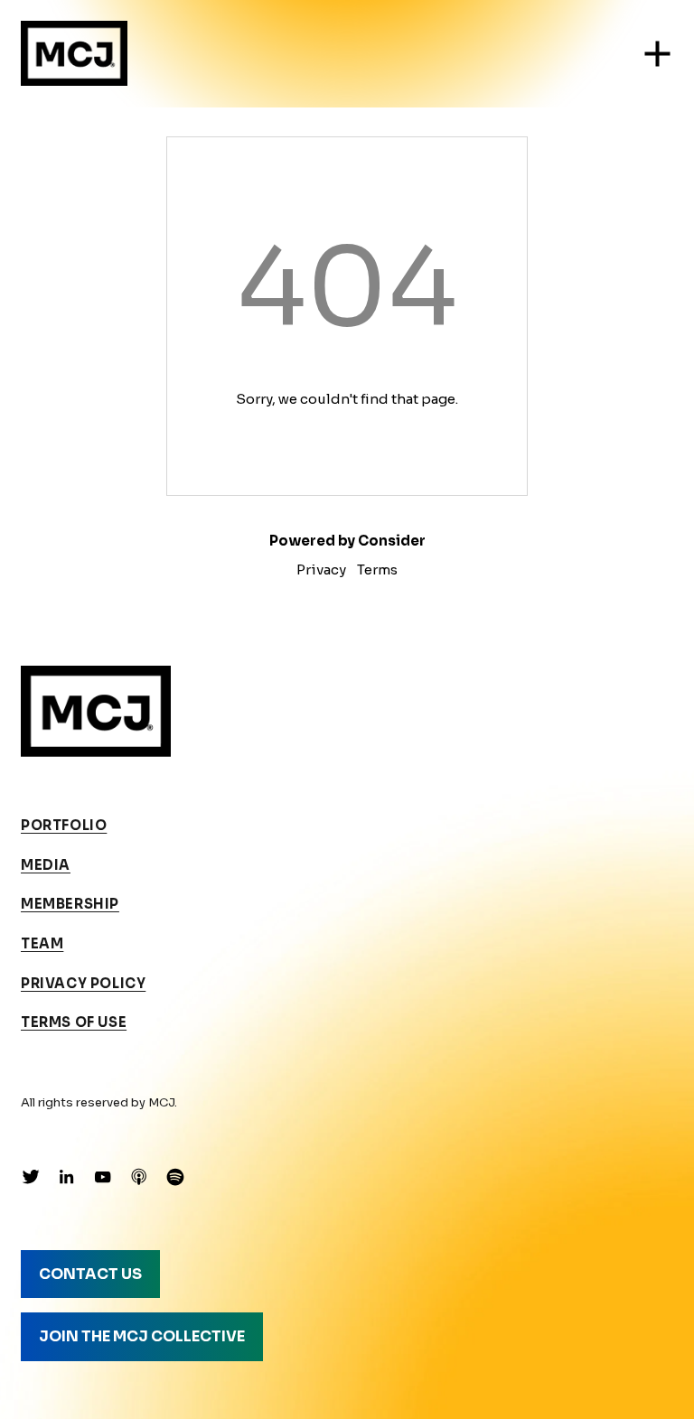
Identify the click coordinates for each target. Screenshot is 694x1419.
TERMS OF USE (74, 1022)
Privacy (321, 569)
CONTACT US (90, 1274)
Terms (377, 569)
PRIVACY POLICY (83, 984)
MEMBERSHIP (70, 904)
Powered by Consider (347, 540)
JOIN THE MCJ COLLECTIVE (142, 1336)
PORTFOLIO (64, 825)
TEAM (42, 944)
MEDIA (45, 865)
